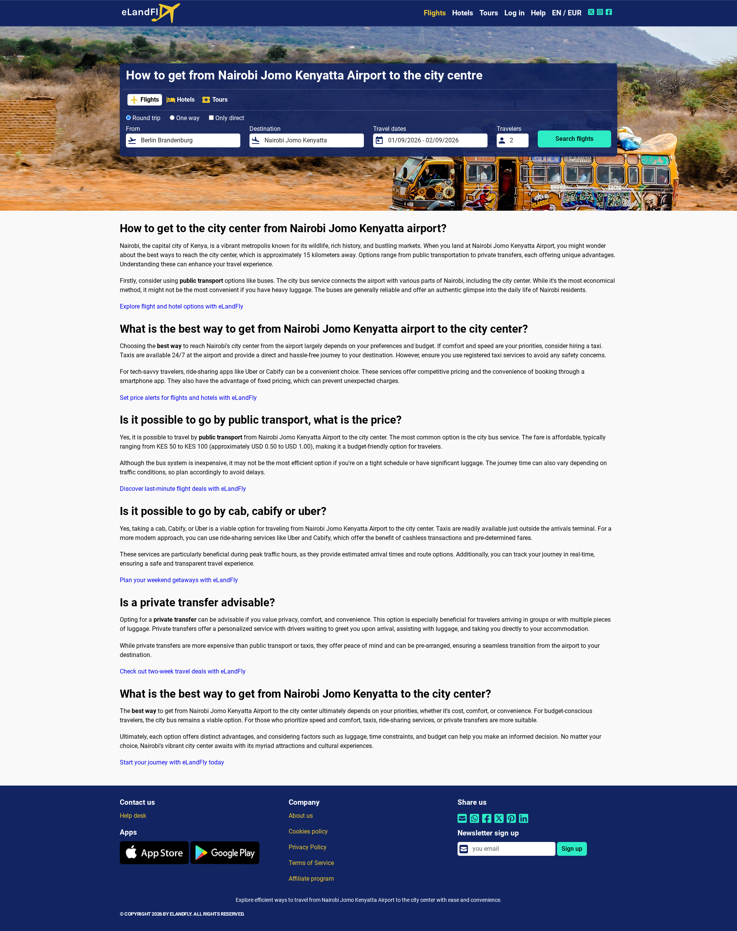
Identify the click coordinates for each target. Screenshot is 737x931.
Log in (514, 12)
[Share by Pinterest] (511, 823)
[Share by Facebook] (486, 823)
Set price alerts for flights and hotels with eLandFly (188, 397)
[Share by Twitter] (499, 823)
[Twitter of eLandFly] (592, 11)
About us (301, 815)
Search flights (574, 138)
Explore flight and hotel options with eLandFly (181, 306)
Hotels (462, 12)
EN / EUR (567, 12)
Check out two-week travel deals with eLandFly (183, 671)
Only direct (229, 118)
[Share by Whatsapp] (474, 823)
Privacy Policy (308, 847)
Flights (435, 12)
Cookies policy (308, 831)
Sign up (572, 848)
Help (538, 12)
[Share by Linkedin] (523, 823)
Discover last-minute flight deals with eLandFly (183, 488)
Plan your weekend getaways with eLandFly (179, 580)
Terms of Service (311, 863)
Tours (488, 12)
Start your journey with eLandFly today (172, 762)
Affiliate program (311, 878)
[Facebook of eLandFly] (609, 11)
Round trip (145, 118)
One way (187, 118)
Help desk (133, 815)
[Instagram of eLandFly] (601, 11)
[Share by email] (462, 823)
